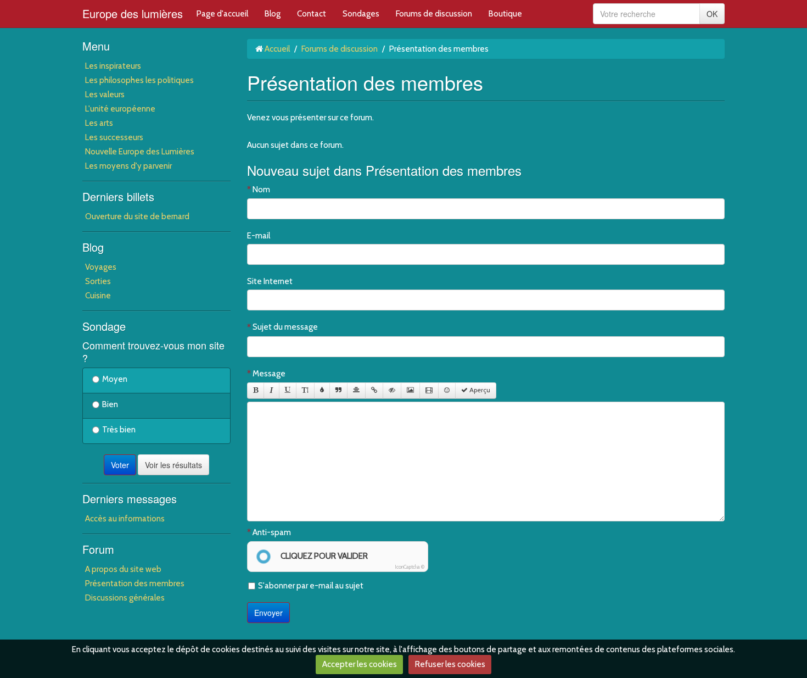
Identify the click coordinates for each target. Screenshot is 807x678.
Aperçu (479, 390)
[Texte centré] (356, 390)
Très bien (119, 430)
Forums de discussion (434, 14)
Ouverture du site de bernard (137, 216)
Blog (273, 14)
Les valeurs (105, 94)
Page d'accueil (222, 14)
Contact (311, 14)
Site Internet (270, 281)
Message (269, 374)
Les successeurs (114, 137)
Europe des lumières (132, 13)
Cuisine (98, 296)
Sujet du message (285, 327)
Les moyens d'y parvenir (128, 166)
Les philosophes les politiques (139, 80)
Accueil (277, 49)
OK (712, 13)
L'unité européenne (120, 109)
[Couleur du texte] (322, 390)
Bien (110, 404)
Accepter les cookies (359, 664)
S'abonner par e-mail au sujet (310, 586)
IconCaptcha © (409, 567)
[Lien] (374, 390)
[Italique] (271, 390)
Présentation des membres (134, 583)
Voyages (100, 267)
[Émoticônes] (447, 390)
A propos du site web (123, 569)
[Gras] (255, 390)
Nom (261, 189)
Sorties (98, 281)
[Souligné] (287, 390)
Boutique (505, 14)
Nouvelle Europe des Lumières (139, 152)
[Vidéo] (429, 390)
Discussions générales (125, 598)
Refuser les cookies (450, 664)
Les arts (99, 123)
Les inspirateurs (113, 66)
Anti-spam (272, 532)
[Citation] (338, 390)
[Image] (410, 390)
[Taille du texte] (305, 390)
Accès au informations (125, 519)
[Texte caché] (392, 390)
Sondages (361, 14)
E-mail (258, 236)
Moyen (114, 379)
